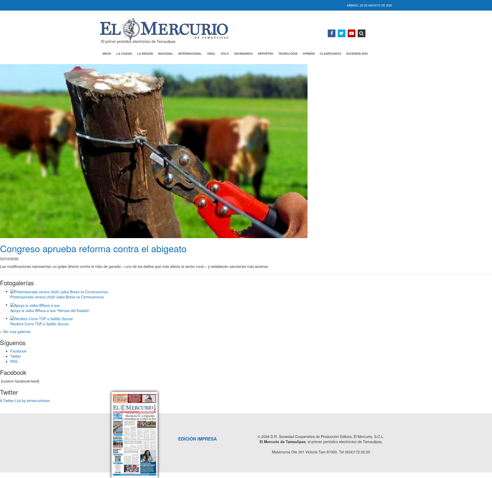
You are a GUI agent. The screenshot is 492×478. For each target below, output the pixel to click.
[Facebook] (331, 33)
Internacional (190, 53)
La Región (145, 53)
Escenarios (243, 53)
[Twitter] (341, 33)
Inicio (106, 53)
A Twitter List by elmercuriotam (25, 400)
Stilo (225, 53)
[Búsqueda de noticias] (361, 33)
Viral (211, 53)
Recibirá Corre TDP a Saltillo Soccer (39, 323)
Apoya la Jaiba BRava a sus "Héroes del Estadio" (50, 310)
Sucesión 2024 (357, 53)
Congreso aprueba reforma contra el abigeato (93, 248)
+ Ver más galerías (15, 331)
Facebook (18, 351)
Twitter (15, 356)
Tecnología (288, 53)
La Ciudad (124, 53)
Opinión (309, 53)
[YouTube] (351, 33)
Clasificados (330, 53)
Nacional (165, 53)
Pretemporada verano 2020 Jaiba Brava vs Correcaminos (57, 296)
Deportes (265, 53)
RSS (13, 361)
